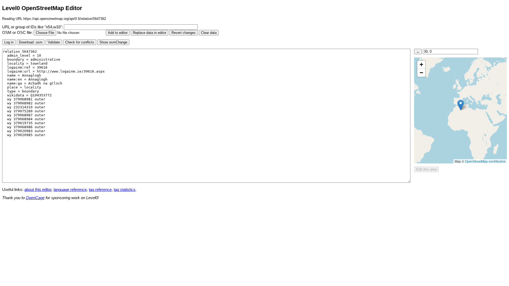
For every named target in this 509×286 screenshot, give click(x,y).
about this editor (37, 189)
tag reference (100, 189)
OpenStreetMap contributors (485, 161)
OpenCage (35, 198)
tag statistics (124, 189)
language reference (70, 189)
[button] (460, 105)
